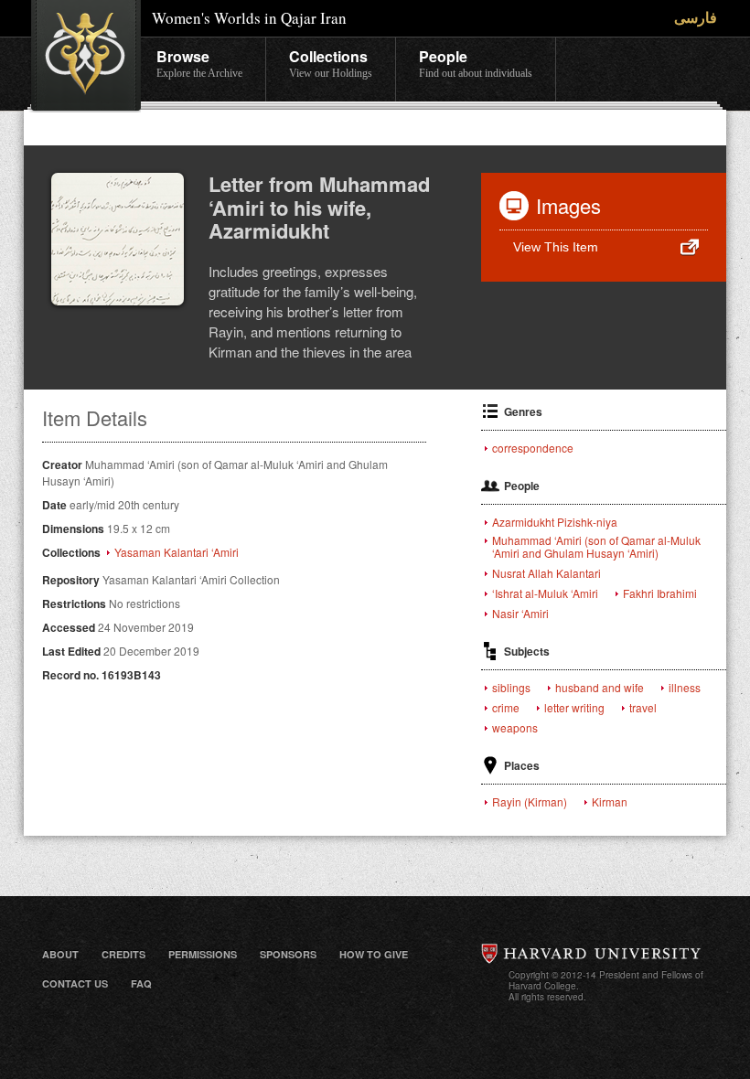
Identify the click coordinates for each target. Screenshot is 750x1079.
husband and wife (599, 687)
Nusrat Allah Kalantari (546, 573)
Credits (123, 954)
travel (643, 707)
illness (685, 687)
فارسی (695, 16)
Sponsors (288, 954)
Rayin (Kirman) (529, 802)
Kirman (609, 802)
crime (506, 707)
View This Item (555, 247)
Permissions (202, 954)
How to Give (373, 954)
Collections (330, 63)
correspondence (532, 448)
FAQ (141, 983)
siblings (511, 687)
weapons (515, 727)
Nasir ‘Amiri (520, 613)
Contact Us (75, 983)
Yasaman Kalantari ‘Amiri (176, 552)
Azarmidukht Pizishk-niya (554, 522)
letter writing (574, 707)
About (60, 954)
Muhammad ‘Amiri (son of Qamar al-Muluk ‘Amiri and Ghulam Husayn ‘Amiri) (596, 547)
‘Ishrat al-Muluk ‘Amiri (545, 593)
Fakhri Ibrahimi (660, 593)
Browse (199, 63)
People (475, 63)
